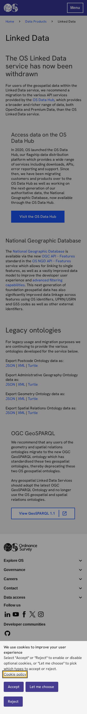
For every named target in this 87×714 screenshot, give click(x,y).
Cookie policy (15, 674)
